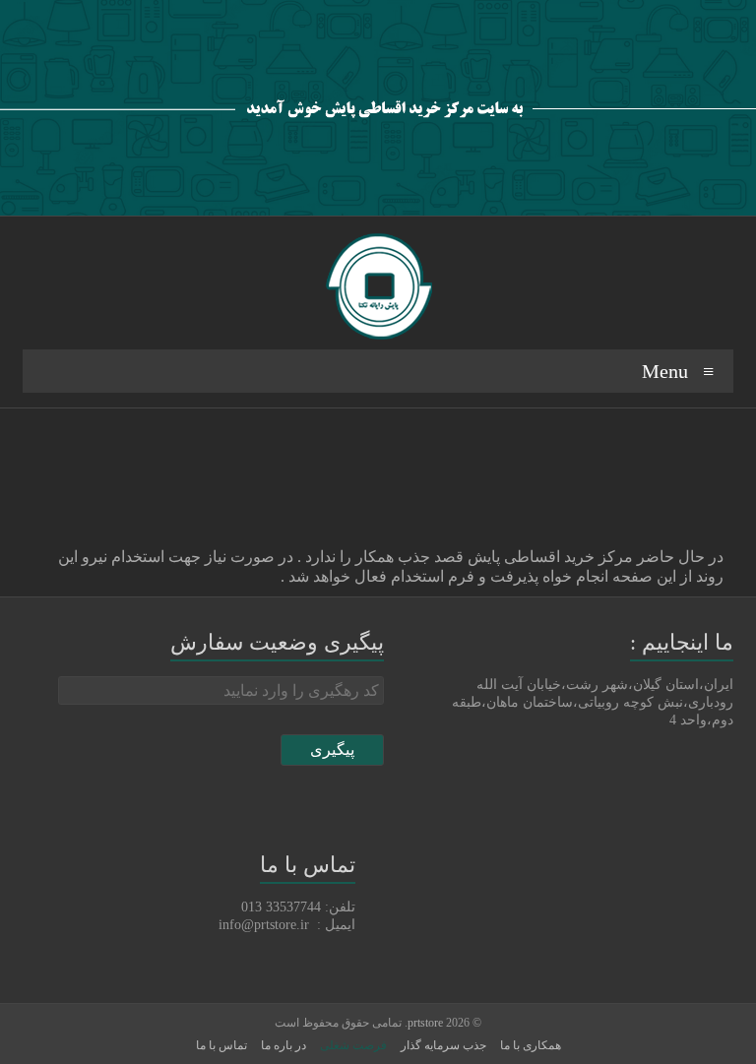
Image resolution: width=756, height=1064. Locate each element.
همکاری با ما (530, 1045)
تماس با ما (221, 1045)
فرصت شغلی (353, 1045)
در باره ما (283, 1045)
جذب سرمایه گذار (443, 1045)
